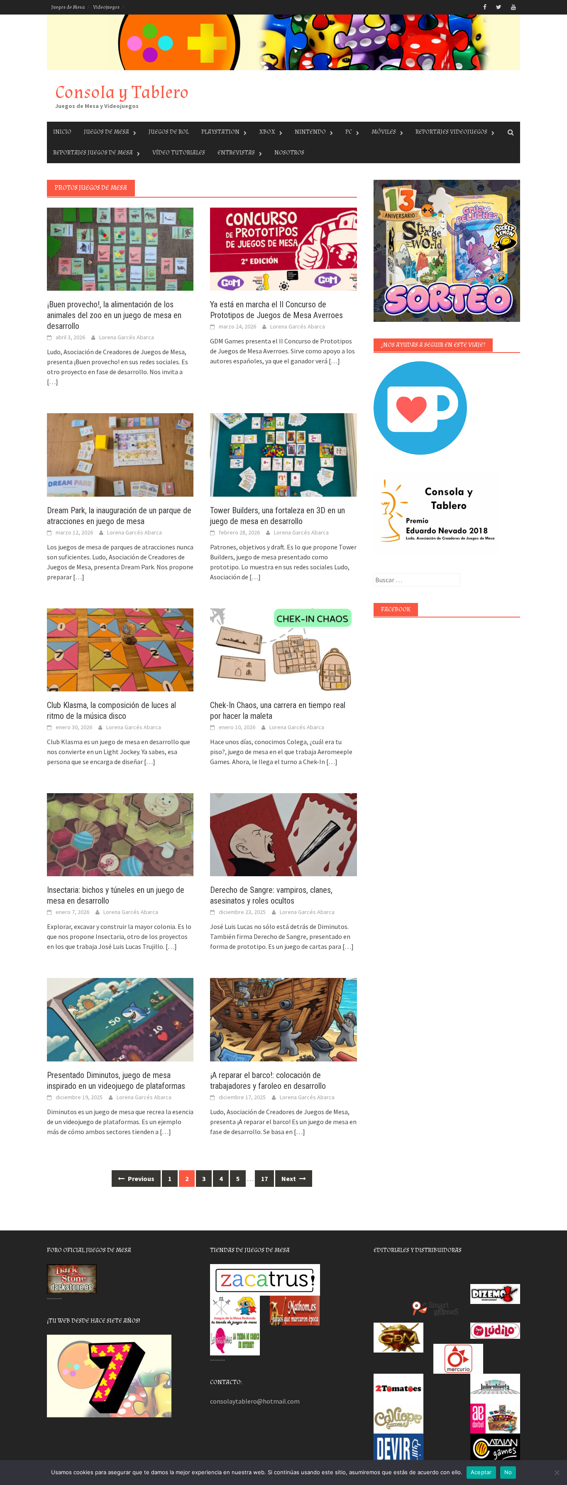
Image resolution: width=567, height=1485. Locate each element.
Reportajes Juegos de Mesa (93, 153)
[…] (52, 381)
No (508, 1472)
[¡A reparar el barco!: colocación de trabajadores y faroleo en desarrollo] (283, 1019)
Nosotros (289, 153)
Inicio (62, 132)
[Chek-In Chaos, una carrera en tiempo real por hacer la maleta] (283, 649)
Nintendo (310, 132)
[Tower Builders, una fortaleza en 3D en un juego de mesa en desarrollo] (283, 454)
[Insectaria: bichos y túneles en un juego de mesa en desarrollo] (120, 834)
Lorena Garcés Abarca (126, 337)
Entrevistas (236, 153)
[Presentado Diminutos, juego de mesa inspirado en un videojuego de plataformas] (120, 1019)
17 (264, 1178)
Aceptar (481, 1472)
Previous (140, 1178)
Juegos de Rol (169, 132)
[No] (556, 1472)
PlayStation (220, 132)
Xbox (267, 132)
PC (348, 132)
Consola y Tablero (122, 92)
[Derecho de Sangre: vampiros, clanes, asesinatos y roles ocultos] (283, 834)
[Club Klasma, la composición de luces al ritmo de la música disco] (120, 649)
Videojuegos (106, 7)
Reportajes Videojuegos (451, 132)
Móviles (383, 132)
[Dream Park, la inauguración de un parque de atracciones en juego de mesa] (120, 454)
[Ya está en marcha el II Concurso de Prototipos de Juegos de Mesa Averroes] (283, 248)
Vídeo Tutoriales (178, 153)
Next (289, 1178)
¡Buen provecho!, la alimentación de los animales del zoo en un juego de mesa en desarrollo (114, 315)
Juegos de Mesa (68, 7)
